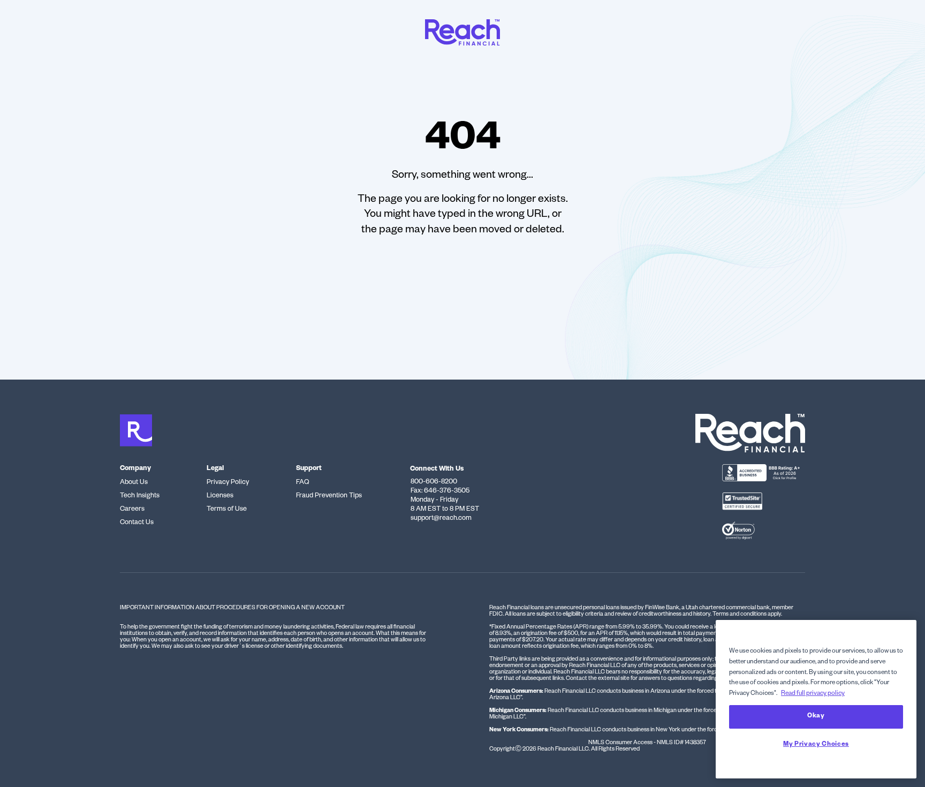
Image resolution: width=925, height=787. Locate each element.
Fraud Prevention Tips (329, 496)
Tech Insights (140, 496)
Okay (816, 716)
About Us (134, 483)
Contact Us (137, 523)
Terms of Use (227, 509)
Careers (132, 509)
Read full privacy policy (813, 694)
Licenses (220, 496)
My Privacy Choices (816, 744)
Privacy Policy (228, 483)
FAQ (302, 483)
